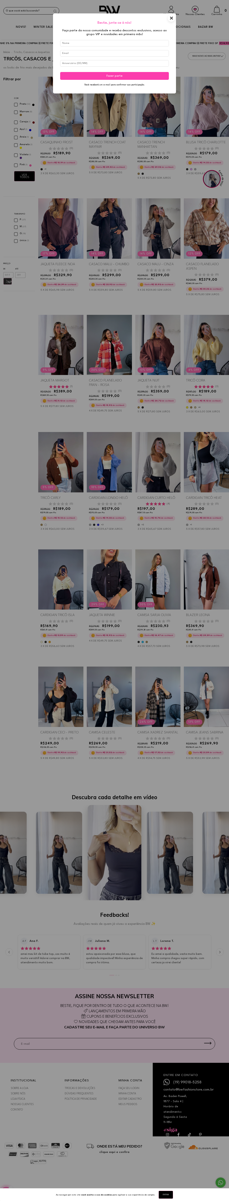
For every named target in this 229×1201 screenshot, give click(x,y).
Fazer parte (114, 75)
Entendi (166, 1195)
